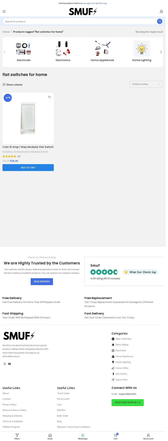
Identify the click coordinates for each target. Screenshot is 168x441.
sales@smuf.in (89, 3)
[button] (4, 52)
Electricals (121, 350)
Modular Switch (39, 151)
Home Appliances (125, 356)
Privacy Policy (9, 404)
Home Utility (122, 367)
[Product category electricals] (24, 52)
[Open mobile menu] (4, 11)
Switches (7, 151)
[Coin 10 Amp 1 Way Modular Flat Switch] (28, 118)
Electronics (121, 373)
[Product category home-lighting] (142, 52)
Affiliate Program (11, 426)
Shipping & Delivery (12, 415)
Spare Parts (122, 379)
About (5, 393)
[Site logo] (83, 11)
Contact (6, 398)
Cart (59, 404)
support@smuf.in (127, 393)
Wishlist (61, 410)
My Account (63, 398)
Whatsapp (102, 3)
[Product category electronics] (63, 52)
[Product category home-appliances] (102, 52)
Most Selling (122, 344)
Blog (59, 421)
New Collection (123, 338)
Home (6, 31)
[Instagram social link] (4, 364)
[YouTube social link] (9, 364)
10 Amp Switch (21, 151)
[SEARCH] (159, 21)
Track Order (63, 393)
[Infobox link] (12, 298)
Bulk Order (62, 415)
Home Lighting (123, 362)
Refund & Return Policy (14, 410)
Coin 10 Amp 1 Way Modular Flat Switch (27, 147)
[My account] (161, 11)
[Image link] (18, 335)
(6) (18, 156)
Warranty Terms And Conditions (73, 426)
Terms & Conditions (12, 421)
